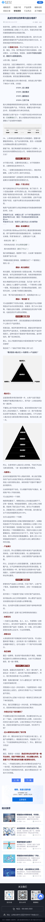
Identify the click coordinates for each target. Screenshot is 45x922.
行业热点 (27, 11)
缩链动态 (38, 7)
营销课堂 (17, 11)
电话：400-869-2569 (24, 909)
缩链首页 (6, 7)
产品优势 (27, 7)
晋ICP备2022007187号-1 (37, 919)
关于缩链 (38, 11)
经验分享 (6, 11)
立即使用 (22, 800)
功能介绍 (17, 7)
